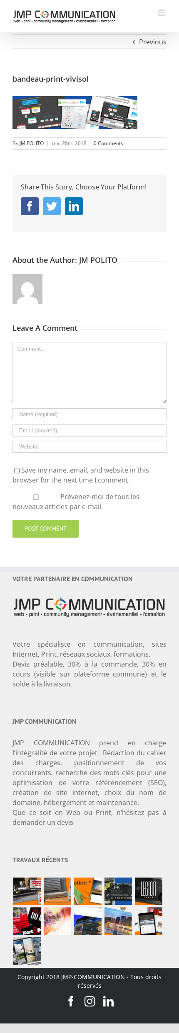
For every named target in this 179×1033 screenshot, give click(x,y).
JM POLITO (32, 143)
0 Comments (108, 143)
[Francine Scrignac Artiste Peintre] (57, 921)
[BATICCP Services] (57, 891)
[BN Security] (118, 921)
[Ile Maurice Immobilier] (87, 921)
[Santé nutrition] (87, 891)
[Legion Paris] (148, 891)
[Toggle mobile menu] (162, 12)
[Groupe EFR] (26, 951)
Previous (153, 41)
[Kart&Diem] (26, 921)
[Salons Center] (26, 891)
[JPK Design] (118, 891)
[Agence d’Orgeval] (148, 921)
